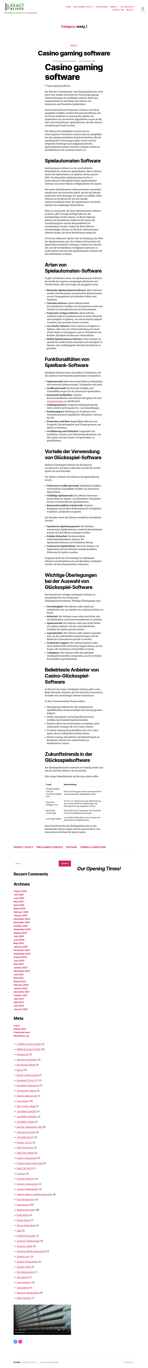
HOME (68, 7)
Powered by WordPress (49, 1362)
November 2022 (22, 971)
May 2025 (19, 901)
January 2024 (21, 947)
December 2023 (22, 950)
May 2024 (19, 943)
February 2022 (21, 985)
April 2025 (19, 905)
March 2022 (20, 981)
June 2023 (19, 960)
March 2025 (20, 908)
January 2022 (20, 988)
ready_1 (74, 45)
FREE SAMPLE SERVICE (49, 847)
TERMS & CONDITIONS (93, 847)
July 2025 (19, 894)
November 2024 (22, 922)
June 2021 (19, 999)
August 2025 (20, 891)
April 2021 (19, 1002)
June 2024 (19, 940)
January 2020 (21, 1009)
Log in (17, 1025)
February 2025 (21, 912)
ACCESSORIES (102, 7)
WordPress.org (21, 1036)
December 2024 (22, 919)
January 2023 (20, 967)
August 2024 (20, 933)
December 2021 (22, 992)
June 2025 (19, 898)
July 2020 (19, 1005)
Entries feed (20, 1029)
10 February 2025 (88, 61)
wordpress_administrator (67, 61)
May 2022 (19, 978)
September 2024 (22, 929)
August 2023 (20, 957)
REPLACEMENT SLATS (82, 7)
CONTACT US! (118, 10)
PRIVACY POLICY (23, 847)
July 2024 (19, 936)
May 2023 (19, 964)
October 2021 (20, 995)
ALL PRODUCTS (127, 7)
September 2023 (22, 953)
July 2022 (19, 974)
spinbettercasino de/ (57, 401)
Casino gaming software (74, 53)
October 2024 (21, 926)
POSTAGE (71, 847)
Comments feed (22, 1032)
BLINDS (113, 7)
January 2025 (20, 915)
